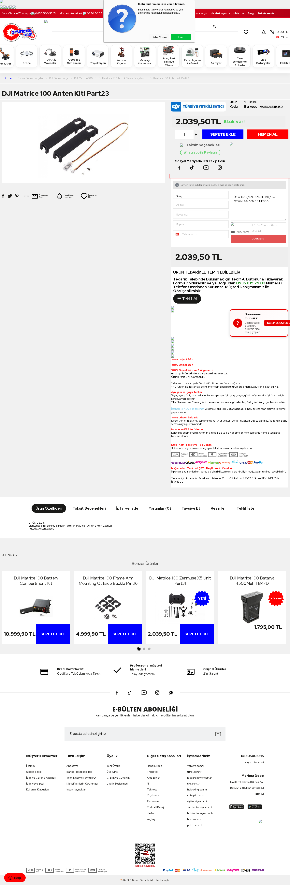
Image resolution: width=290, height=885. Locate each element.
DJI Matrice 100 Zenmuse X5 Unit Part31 (180, 580)
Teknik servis (266, 13)
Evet (180, 37)
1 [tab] (139, 649)
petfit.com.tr (195, 825)
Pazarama (153, 801)
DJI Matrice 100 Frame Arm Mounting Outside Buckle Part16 (108, 580)
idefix (150, 813)
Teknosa (152, 789)
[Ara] (214, 26)
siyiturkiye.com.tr (197, 801)
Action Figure (121, 61)
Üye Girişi (112, 771)
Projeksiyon (98, 63)
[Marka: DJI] (200, 108)
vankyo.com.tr (195, 766)
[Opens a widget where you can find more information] (15, 878)
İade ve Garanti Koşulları (41, 777)
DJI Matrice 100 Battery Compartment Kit (36, 580)
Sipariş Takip (33, 771)
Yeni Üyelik (113, 766)
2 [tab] (144, 649)
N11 (148, 783)
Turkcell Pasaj (155, 807)
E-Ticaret (134, 880)
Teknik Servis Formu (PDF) (82, 777)
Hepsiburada (154, 766)
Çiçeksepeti (154, 795)
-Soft (124, 880)
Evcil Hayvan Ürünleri (192, 61)
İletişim (30, 766)
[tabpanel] (36, 608)
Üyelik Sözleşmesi (117, 783)
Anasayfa (72, 766)
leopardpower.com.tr (199, 777)
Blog (251, 13)
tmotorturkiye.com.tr (200, 807)
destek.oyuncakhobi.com (227, 13)
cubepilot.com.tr (197, 795)
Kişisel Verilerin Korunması (82, 783)
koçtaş (151, 819)
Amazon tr (153, 777)
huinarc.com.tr (196, 819)
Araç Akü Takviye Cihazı (169, 61)
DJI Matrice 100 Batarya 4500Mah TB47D (252, 580)
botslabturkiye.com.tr (200, 813)
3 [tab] (149, 649)
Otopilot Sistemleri (74, 61)
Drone (26, 63)
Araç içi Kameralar (145, 61)
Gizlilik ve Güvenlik (118, 777)
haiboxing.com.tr (197, 789)
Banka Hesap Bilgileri (79, 771)
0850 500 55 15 (45, 13)
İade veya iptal (35, 783)
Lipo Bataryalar (263, 61)
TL (282, 32)
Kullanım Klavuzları (37, 789)
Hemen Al (268, 134)
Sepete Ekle (223, 134)
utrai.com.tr (194, 771)
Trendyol (152, 771)
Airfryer (216, 63)
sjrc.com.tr (193, 783)
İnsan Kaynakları (76, 789)
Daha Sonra (159, 37)
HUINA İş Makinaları (50, 61)
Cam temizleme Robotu (240, 61)
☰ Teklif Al (187, 299)
